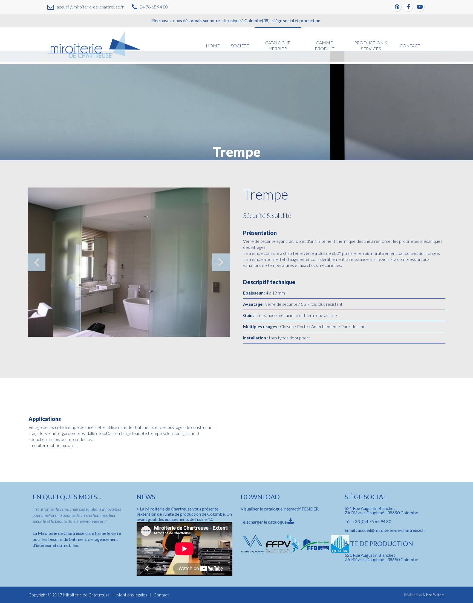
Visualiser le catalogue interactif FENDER (280, 508)
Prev (36, 262)
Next (221, 262)
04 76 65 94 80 (154, 6)
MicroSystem (434, 594)
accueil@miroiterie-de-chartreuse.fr (90, 6)
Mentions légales (131, 594)
